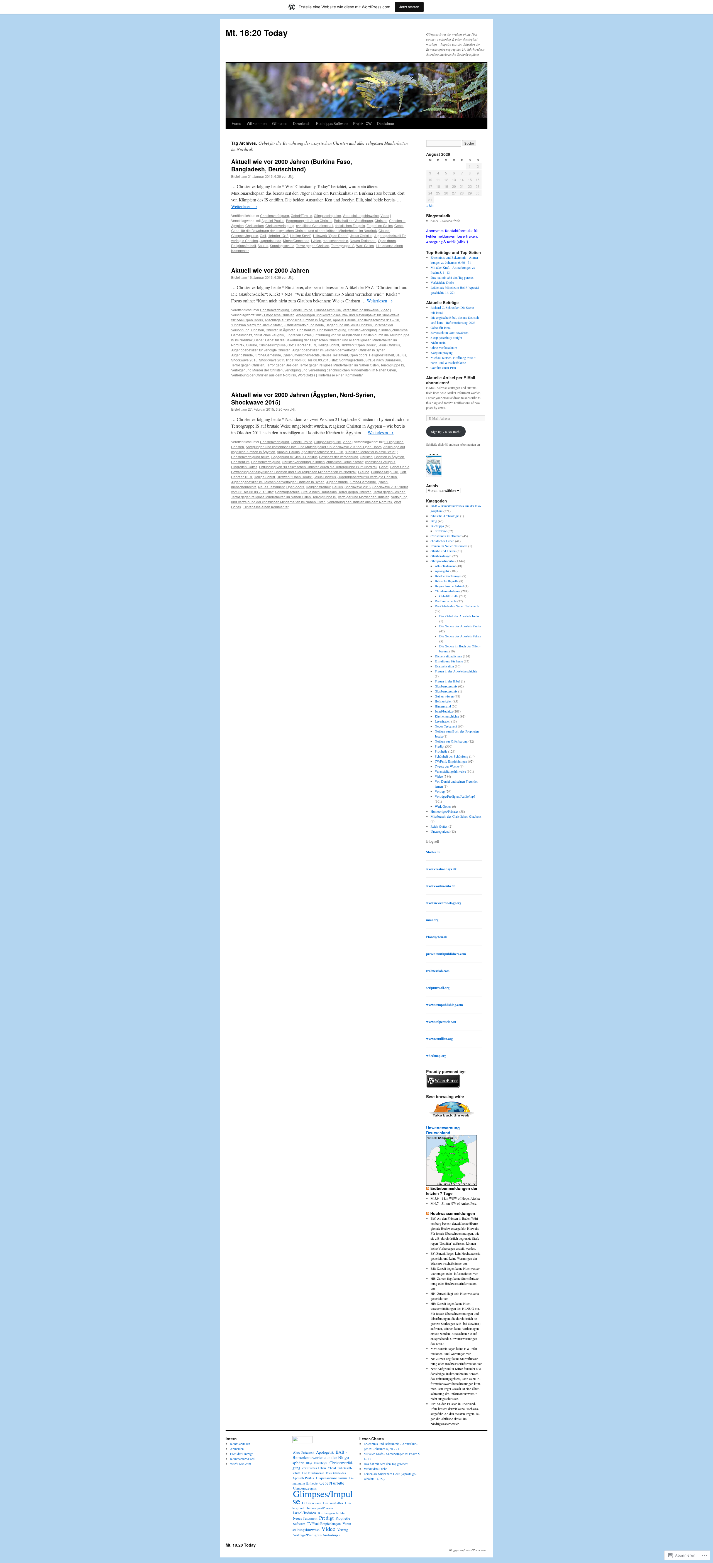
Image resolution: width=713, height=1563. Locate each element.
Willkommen (257, 123)
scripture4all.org (438, 987)
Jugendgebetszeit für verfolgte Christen (260, 349)
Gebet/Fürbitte (301, 215)
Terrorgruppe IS (343, 245)
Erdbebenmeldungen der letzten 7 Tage (451, 1190)
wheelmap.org (436, 1055)
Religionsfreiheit (243, 245)
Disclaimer (385, 123)
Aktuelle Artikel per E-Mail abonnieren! (450, 380)
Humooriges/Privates (444, 811)
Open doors (387, 240)
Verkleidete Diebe (442, 282)
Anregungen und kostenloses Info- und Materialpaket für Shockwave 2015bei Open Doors (314, 446)
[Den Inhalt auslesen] (427, 1188)
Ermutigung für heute (449, 661)
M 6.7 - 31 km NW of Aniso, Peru (454, 1203)
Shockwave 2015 (244, 360)
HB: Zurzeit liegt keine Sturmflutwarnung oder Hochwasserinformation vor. (455, 1283)
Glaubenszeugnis (446, 686)
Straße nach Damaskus (383, 360)
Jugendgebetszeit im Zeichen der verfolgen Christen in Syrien (338, 349)
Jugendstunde (270, 240)
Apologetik (442, 571)
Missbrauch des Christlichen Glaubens (456, 816)
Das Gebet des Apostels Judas (459, 616)
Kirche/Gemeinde (296, 240)
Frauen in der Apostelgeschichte (456, 671)
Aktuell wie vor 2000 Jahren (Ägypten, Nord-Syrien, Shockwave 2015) (303, 398)
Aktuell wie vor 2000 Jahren (270, 270)
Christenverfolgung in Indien (369, 329)
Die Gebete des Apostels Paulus (460, 626)
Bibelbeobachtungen (448, 576)
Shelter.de (433, 852)
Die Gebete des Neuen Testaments (457, 606)
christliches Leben (442, 541)
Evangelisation (444, 666)
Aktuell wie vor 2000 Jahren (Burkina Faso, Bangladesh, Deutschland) (291, 165)
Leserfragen (442, 721)
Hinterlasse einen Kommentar (340, 375)
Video (384, 215)
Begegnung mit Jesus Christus (309, 220)
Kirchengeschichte (447, 716)
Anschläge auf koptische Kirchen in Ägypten (298, 319)
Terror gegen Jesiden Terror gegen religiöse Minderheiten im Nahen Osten (322, 365)
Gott (263, 235)
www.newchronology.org (443, 903)
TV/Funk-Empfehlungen (451, 761)
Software (441, 531)
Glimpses (279, 123)
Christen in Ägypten (281, 329)
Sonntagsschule (282, 245)
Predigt (439, 746)
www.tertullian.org (439, 1038)
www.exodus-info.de (440, 886)
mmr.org (432, 920)
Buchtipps (437, 526)
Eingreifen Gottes (380, 225)
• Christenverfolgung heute (304, 324)
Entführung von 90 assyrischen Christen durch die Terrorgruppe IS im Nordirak (318, 466)
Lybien (316, 240)
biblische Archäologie (445, 516)
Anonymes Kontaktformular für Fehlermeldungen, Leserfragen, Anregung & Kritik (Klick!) (452, 236)
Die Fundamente (445, 601)
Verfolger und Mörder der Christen (257, 370)
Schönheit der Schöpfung (451, 756)
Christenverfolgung (274, 215)
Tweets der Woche (447, 766)
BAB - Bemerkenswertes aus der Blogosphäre (321, 1457)
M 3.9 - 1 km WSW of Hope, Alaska (455, 1198)
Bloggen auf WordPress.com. (468, 1550)
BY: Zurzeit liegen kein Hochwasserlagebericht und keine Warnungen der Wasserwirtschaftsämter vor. (456, 1258)
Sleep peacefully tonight (446, 337)
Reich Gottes (439, 826)
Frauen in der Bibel (447, 681)
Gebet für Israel (441, 327)
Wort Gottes (365, 245)
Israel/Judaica (444, 711)
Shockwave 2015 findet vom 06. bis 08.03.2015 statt (298, 360)
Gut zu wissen (444, 696)
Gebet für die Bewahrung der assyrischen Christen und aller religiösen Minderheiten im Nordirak (304, 230)
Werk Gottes (443, 806)
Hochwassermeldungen (452, 1213)
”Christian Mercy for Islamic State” (256, 324)
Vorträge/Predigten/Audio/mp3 (455, 796)
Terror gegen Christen (312, 245)
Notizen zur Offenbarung (451, 741)
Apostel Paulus (273, 220)
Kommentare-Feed (242, 1458)
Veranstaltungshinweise (361, 215)
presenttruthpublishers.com (446, 953)
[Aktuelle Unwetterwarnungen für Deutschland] (451, 1184)
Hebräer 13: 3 (278, 235)
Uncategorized (440, 831)
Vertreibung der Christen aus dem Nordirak (263, 375)
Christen (381, 220)
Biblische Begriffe (446, 581)
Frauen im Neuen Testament (449, 546)
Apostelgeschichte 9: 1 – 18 (378, 319)
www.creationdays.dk (441, 869)
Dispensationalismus (448, 656)
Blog (434, 521)
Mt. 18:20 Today (257, 32)
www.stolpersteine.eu (441, 1021)
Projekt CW (362, 123)
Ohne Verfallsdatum (444, 347)
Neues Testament (363, 240)
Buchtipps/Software (332, 123)
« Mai (430, 205)
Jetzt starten (409, 7)
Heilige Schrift (300, 235)
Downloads (302, 123)
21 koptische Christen (278, 314)
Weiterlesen (244, 206)
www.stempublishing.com (444, 1004)
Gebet (399, 225)
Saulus (263, 245)
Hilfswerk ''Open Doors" (330, 235)
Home (236, 123)
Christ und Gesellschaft (446, 536)
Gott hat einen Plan (443, 367)
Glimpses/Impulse (327, 215)
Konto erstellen (240, 1443)
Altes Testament (445, 566)
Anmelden (237, 1448)
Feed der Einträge (241, 1453)
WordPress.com (240, 1463)
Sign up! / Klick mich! (446, 431)
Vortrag (440, 791)
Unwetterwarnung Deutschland (443, 1130)
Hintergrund (443, 706)
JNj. (291, 176)
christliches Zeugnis (350, 225)
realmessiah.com (438, 970)
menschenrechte (335, 240)
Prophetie (441, 751)
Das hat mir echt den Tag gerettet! (453, 277)
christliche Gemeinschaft (314, 225)
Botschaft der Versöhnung (353, 220)
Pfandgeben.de (436, 937)
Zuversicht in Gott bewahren (449, 332)
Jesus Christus (361, 235)
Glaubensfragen (441, 556)
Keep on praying (442, 352)
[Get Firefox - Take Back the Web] (452, 1117)
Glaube (384, 230)
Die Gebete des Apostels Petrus (460, 636)
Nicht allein (438, 342)
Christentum (254, 225)
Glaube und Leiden (443, 551)
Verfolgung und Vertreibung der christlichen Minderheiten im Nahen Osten (340, 370)
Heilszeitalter (443, 701)
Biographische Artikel (449, 586)
